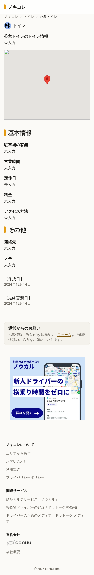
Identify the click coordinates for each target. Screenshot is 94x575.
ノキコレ (11, 16)
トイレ (29, 16)
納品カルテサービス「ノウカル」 (32, 499)
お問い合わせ (16, 461)
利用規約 (13, 469)
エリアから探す (18, 453)
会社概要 (13, 552)
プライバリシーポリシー (25, 477)
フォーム (64, 334)
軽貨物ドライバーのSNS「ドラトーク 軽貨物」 (43, 507)
